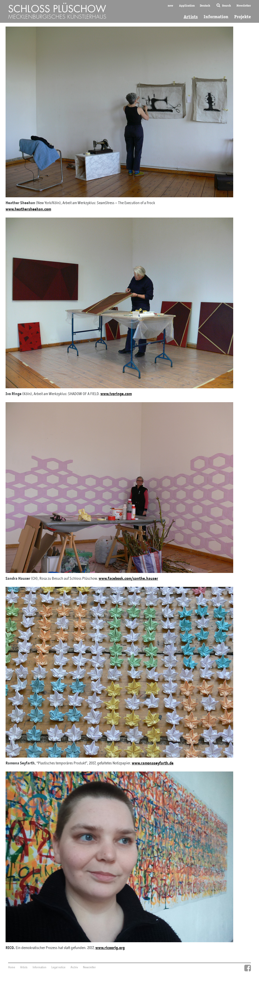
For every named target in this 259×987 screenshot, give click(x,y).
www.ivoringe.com (116, 393)
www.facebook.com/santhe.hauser (128, 578)
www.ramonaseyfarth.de (153, 763)
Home (11, 967)
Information (216, 16)
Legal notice (58, 967)
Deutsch (205, 5)
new (170, 5)
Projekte (242, 16)
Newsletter (243, 5)
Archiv (74, 967)
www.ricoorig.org (110, 947)
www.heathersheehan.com (28, 209)
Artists (191, 16)
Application (187, 5)
